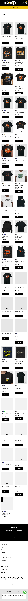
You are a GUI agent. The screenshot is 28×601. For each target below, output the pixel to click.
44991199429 (4, 572)
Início (2, 10)
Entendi (4, 598)
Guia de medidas (5, 562)
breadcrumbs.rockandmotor (11, 10)
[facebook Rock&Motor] (16, 584)
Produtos (3, 549)
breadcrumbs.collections (6, 12)
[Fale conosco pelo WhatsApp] (25, 592)
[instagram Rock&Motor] (12, 584)
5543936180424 (4, 569)
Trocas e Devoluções (6, 557)
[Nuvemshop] (14, 593)
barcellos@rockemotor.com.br (7, 574)
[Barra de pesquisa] (23, 3)
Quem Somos (4, 555)
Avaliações (3, 560)
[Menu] (2, 3)
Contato (3, 552)
